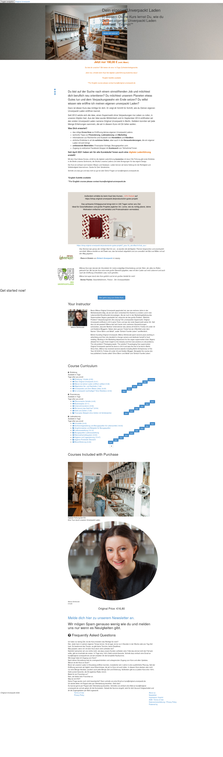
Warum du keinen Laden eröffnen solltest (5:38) (92, 384)
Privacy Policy (79, 695)
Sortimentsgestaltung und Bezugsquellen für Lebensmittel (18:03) (99, 425)
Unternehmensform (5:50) (84, 406)
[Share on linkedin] (55, 94)
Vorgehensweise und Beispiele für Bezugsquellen (92, 428)
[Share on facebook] (55, 89)
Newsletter (153, 695)
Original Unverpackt (22, 1)
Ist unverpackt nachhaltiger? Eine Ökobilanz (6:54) (93, 391)
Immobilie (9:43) (81, 423)
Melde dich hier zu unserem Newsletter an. (101, 617)
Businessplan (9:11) (82, 403)
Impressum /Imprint (156, 697)
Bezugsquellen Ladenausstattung (86, 432)
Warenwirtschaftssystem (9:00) (86, 435)
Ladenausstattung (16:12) (84, 430)
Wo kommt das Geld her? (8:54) (86, 408)
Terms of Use (79, 693)
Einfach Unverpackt (104, 258)
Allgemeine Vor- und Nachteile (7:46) (88, 386)
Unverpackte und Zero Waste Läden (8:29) (90, 388)
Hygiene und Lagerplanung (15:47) (87, 437)
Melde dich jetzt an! (110, 33)
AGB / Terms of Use (156, 700)
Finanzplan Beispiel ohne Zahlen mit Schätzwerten (93, 413)
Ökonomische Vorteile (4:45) (85, 401)
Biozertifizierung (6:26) (83, 442)
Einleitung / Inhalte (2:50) (84, 379)
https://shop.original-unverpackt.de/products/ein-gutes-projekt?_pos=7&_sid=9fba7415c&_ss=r (111, 245)
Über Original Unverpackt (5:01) (86, 381)
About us (152, 693)
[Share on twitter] (55, 92)
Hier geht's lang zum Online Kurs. (111, 297)
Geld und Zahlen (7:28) (83, 410)
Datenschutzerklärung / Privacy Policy (163, 702)
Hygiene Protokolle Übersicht (85, 439)
